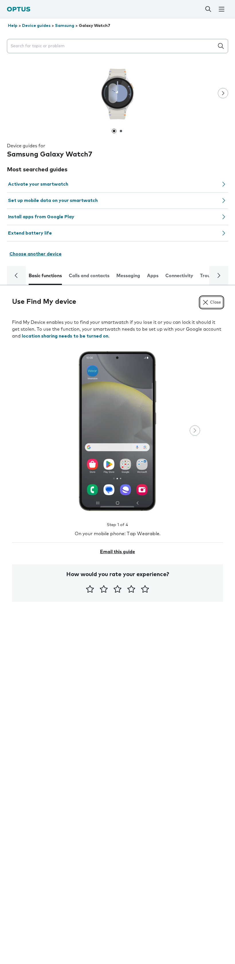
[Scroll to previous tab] (16, 275)
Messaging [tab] (128, 275)
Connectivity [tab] (179, 275)
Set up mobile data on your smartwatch (53, 200)
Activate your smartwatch (38, 184)
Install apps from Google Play (41, 217)
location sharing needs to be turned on (65, 336)
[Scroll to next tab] (218, 275)
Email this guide (117, 552)
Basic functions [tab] (45, 275)
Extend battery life (30, 233)
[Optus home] (18, 9)
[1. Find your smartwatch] (117, 431)
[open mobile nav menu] (221, 9)
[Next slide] (223, 93)
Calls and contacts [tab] (89, 275)
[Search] (208, 9)
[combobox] (112, 46)
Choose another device (35, 254)
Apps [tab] (152, 275)
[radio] (90, 589)
